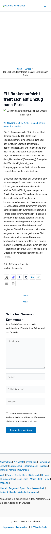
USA (19, 479)
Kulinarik (4, 492)
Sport (22, 488)
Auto (29, 488)
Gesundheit (38, 488)
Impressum (8, 527)
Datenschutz (22, 527)
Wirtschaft (18, 462)
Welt (2, 475)
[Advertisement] (25, 38)
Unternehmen (30, 466)
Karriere (12, 470)
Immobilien (31, 462)
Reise (47, 479)
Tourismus (43, 462)
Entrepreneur (15, 466)
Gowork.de (23, 470)
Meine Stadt (36, 479)
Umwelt (4, 466)
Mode (13, 492)
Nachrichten (6, 462)
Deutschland (21, 475)
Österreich (34, 475)
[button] (6, 277)
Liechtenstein (8, 479)
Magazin (4, 483)
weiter (25, 302)
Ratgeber (13, 488)
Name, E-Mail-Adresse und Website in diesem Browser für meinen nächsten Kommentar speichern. (25, 417)
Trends (3, 470)
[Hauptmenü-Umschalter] (45, 6)
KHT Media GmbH (39, 527)
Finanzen (43, 466)
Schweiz (45, 475)
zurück (25, 296)
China (25, 479)
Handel (3, 488)
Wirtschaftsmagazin (28, 492)
